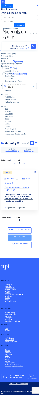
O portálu (8, 286)
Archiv (3, 106)
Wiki (6, 109)
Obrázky (8, 121)
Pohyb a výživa (10, 129)
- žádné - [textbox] (10, 87)
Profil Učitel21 (10, 99)
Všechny (19, 62)
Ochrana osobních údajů (18, 384)
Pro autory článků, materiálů (14, 294)
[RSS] (2, 143)
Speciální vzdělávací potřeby (16, 84)
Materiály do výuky (8, 53)
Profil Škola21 (10, 97)
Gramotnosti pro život (13, 81)
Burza (7, 119)
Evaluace (4, 94)
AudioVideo (9, 116)
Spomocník (5, 63)
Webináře (5, 58)
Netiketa (8, 291)
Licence (7, 298)
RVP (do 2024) (11, 68)
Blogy (12, 63)
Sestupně (27, 151)
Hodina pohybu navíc (13, 131)
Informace (8, 284)
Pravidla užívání (10, 288)
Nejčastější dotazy (11, 301)
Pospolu (8, 126)
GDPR (7, 299)
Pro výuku (5, 66)
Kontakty (8, 293)
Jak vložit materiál (20, 244)
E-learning (9, 114)
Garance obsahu (10, 289)
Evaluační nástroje (12, 102)
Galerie (7, 124)
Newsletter (8, 296)
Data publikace (11, 151)
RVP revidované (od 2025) (16, 74)
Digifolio (8, 90)
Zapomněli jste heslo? (9, 28)
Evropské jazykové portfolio (15, 134)
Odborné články (7, 56)
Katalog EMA (9, 318)
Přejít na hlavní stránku (20, 229)
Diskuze (8, 111)
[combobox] (19, 86)
